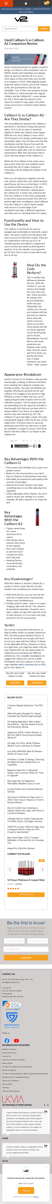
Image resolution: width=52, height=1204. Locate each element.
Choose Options (26, 894)
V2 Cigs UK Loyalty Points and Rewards (17, 1067)
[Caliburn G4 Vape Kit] (26, 444)
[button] (12, 1005)
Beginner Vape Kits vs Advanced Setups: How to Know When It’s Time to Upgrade (25, 773)
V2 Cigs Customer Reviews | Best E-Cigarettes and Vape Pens (25, 1074)
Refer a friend (7, 1063)
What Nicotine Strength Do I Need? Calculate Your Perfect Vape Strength (24, 715)
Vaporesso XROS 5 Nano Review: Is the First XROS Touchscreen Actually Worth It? (24, 735)
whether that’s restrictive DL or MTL (28, 665)
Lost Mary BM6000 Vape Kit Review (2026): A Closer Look (24, 752)
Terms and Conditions (10, 1081)
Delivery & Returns (9, 1049)
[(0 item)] (45, 3)
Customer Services (9, 1053)
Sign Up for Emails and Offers (13, 1060)
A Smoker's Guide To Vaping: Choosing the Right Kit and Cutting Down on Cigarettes (25, 762)
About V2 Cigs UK (9, 1070)
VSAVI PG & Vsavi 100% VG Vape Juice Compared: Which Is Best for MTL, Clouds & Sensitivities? (25, 829)
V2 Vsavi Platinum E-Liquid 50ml (26, 880)
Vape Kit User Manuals (10, 1091)
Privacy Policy (7, 1084)
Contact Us (6, 1056)
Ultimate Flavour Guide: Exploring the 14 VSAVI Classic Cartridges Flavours (25, 820)
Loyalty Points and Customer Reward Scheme (24, 790)
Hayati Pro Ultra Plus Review (21, 848)
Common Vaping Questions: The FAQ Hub (25, 706)
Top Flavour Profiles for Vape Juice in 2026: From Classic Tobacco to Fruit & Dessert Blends (25, 800)
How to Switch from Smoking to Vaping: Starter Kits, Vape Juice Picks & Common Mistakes (25, 810)
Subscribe (26, 957)
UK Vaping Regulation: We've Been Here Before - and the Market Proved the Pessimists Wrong (25, 724)
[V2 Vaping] (26, 19)
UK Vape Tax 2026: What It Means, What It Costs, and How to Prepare (23, 744)
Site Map (5, 1088)
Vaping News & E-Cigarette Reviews (15, 1077)
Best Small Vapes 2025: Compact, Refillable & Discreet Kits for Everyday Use (25, 840)
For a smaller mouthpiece (29, 656)
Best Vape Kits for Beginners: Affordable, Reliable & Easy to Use (23, 782)
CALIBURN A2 (36, 683)
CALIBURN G (15, 683)
